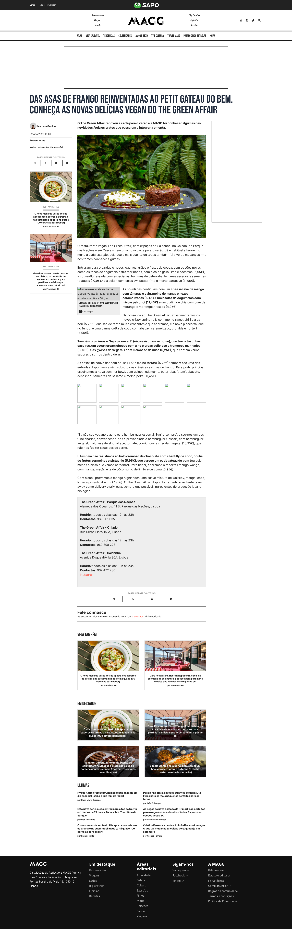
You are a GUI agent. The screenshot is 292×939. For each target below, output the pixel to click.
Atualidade (144, 875)
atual (79, 36)
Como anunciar (219, 886)
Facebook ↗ (180, 875)
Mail (42, 5)
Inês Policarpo (154, 803)
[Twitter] (253, 20)
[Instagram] (241, 20)
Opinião (194, 20)
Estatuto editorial (219, 875)
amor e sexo (142, 36)
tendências (109, 36)
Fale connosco (217, 870)
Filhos (140, 895)
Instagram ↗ (181, 870)
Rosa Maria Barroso (91, 800)
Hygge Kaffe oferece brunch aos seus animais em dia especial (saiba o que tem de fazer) (107, 794)
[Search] (259, 20)
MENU (33, 5)
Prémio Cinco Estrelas (195, 36)
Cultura (141, 885)
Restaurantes (97, 15)
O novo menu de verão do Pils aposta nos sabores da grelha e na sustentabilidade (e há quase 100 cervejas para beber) (51, 218)
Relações (142, 906)
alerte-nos (137, 616)
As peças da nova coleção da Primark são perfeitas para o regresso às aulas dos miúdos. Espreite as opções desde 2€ (174, 812)
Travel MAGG (173, 36)
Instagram (87, 574)
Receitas (194, 25)
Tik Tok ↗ (178, 881)
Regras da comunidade (223, 891)
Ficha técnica (216, 881)
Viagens (97, 20)
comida (33, 147)
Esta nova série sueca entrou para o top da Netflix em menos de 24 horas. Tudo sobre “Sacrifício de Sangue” (107, 812)
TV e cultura (157, 36)
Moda (140, 901)
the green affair (57, 147)
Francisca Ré (52, 226)
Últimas (83, 785)
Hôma (212, 36)
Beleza (141, 880)
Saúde (98, 25)
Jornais (51, 5)
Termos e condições (221, 896)
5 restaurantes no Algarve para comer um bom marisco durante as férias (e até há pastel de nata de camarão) (175, 769)
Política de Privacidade (222, 901)
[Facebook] (247, 20)
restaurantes (43, 147)
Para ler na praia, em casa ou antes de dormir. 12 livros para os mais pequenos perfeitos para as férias (172, 796)
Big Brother (194, 15)
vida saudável (93, 36)
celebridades (125, 36)
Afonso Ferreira (154, 836)
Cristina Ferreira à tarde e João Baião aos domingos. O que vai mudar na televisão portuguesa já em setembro (174, 828)
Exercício (142, 890)
